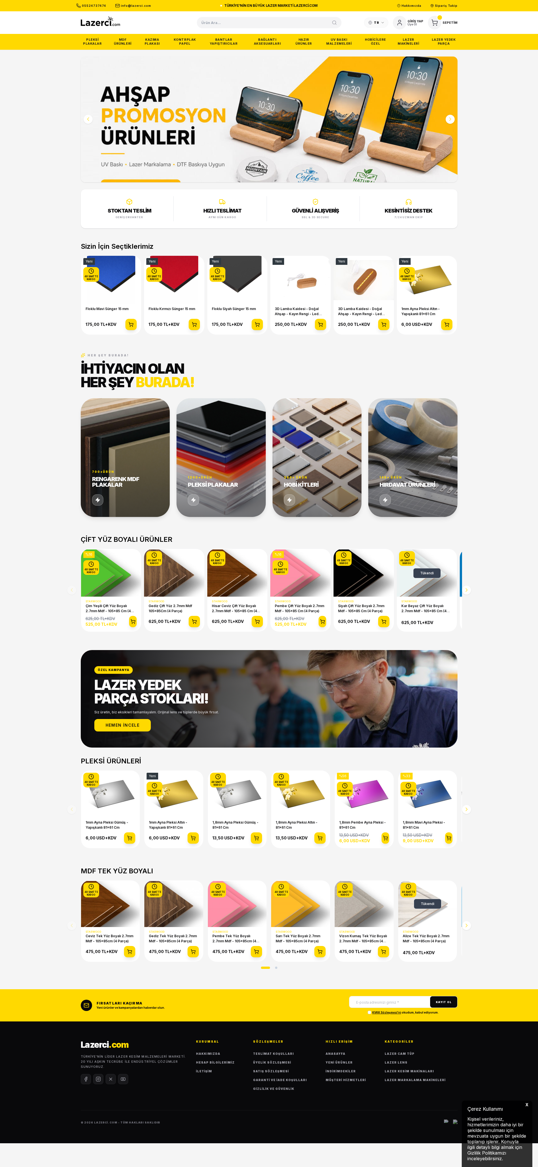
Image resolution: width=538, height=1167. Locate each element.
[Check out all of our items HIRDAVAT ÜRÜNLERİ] (413, 457)
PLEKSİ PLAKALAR (92, 42)
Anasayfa (335, 1053)
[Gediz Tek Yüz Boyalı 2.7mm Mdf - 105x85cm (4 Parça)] (173, 904)
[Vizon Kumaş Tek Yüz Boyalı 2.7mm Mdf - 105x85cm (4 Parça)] (364, 904)
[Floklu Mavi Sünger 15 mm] (111, 280)
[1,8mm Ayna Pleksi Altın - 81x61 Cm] (300, 794)
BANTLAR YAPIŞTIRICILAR (224, 42)
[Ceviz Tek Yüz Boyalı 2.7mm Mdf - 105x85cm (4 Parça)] (110, 904)
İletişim (204, 1071)
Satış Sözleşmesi (271, 1071)
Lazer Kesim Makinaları (409, 1071)
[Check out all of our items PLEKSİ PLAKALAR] (221, 457)
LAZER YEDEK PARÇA (444, 42)
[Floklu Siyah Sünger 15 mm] (237, 280)
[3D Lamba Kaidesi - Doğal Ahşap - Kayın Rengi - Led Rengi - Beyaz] (300, 280)
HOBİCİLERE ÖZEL (375, 42)
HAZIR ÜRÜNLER (303, 42)
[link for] (269, 119)
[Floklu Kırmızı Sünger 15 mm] (174, 280)
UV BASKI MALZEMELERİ (339, 42)
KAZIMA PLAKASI (152, 42)
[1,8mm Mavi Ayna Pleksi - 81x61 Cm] (427, 794)
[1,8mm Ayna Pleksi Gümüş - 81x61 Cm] (237, 794)
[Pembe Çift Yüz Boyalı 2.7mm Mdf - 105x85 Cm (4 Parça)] (300, 573)
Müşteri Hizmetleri (346, 1080)
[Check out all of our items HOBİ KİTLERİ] (317, 457)
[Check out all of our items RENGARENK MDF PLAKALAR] (125, 457)
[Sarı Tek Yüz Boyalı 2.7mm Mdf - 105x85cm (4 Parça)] (300, 904)
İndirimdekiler (341, 1071)
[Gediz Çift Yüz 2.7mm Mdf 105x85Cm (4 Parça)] (174, 573)
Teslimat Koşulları (273, 1053)
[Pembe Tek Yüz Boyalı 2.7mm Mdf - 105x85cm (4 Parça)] (237, 904)
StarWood (94, 601)
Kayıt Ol (443, 1002)
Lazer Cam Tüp (400, 1053)
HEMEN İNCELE (123, 725)
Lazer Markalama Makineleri (415, 1080)
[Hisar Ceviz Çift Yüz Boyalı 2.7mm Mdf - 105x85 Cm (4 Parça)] (237, 573)
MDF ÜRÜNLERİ (122, 42)
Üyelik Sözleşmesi (272, 1062)
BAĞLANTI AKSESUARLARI (267, 42)
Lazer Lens (396, 1062)
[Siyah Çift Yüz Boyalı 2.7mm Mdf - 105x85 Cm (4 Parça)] (364, 573)
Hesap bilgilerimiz (215, 1062)
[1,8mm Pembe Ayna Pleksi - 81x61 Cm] (364, 794)
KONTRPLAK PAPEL (185, 42)
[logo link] (100, 21)
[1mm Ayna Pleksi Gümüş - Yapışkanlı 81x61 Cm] (110, 794)
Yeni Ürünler (339, 1062)
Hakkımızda (208, 1053)
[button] (88, 119)
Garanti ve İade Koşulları (280, 1080)
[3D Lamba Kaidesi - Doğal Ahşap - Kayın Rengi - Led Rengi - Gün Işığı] (364, 280)
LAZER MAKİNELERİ (408, 42)
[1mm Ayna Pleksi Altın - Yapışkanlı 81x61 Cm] (427, 280)
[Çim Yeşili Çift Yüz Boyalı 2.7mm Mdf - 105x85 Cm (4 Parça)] (111, 573)
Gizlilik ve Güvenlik (273, 1088)
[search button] (334, 22)
